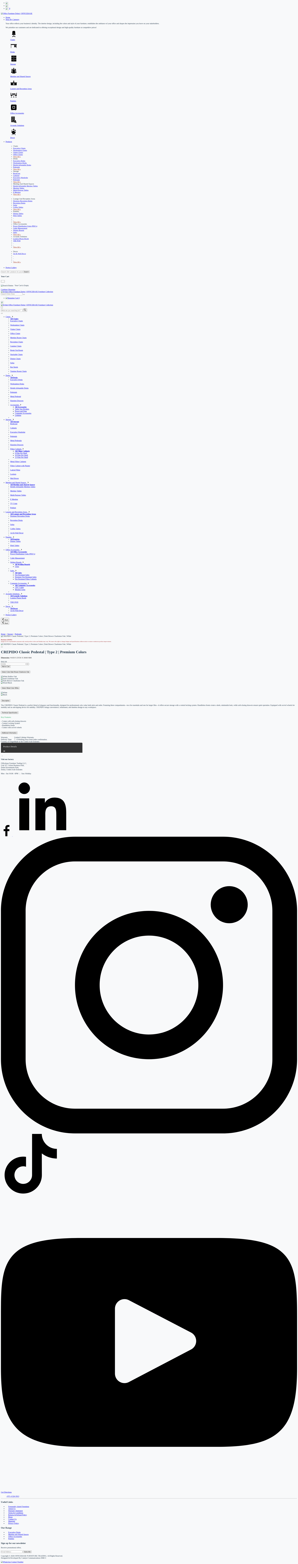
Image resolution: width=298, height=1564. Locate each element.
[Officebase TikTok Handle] (31, 1193)
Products (9, 142)
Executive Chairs (19, 148)
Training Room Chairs (18, 371)
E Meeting (17, 192)
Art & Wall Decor (19, 254)
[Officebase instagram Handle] (149, 1133)
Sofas (15, 205)
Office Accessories (13, 550)
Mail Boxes (14, 478)
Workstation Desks (20, 163)
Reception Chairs (16, 342)
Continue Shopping (8, 290)
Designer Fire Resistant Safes (25, 577)
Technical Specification (9, 713)
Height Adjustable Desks (22, 165)
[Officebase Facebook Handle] (7, 836)
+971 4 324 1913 (12, 1496)
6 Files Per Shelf (21, 453)
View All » (17, 157)
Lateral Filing (15, 470)
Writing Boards (18, 230)
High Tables (17, 216)
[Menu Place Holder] (13, 218)
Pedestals (16, 167)
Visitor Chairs (18, 152)
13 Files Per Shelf (21, 457)
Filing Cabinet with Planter (20, 466)
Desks (9, 375)
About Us (11, 1509)
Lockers (13, 474)
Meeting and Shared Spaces (16, 483)
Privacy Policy (13, 1523)
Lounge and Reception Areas (17, 512)
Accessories (15, 405)
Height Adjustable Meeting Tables (25, 186)
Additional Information (9, 733)
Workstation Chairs (20, 150)
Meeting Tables (18, 188)
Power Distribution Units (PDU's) (25, 226)
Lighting (18, 415)
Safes (15, 232)
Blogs (10, 1517)
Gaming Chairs (15, 346)
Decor (9, 606)
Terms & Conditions (15, 1513)
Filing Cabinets (16, 449)
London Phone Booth (21, 239)
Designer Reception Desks (22, 201)
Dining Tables (18, 213)
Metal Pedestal (15, 396)
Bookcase (16, 173)
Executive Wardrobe (20, 178)
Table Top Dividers (22, 409)
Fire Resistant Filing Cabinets (26, 579)
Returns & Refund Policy (17, 1515)
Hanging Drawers (16, 401)
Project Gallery (11, 268)
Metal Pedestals (16, 441)
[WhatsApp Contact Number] (12, 1561)
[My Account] (7, 6)
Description (5, 701)
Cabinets (16, 175)
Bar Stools (14, 367)
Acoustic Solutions (13, 594)
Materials (11, 1521)
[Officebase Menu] (2, 302)
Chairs (9, 317)
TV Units (13, 504)
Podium (13, 508)
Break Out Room (16, 350)
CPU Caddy (19, 588)
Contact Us (12, 1519)
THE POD (16, 241)
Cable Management (20, 228)
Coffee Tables (18, 207)
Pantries (9, 537)
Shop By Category (12, 20)
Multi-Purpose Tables (21, 190)
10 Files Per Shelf (21, 455)
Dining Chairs (15, 359)
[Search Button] (7, 3)
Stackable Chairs (16, 354)
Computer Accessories (23, 413)
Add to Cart (6, 666)
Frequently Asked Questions (18, 1507)
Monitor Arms (20, 590)
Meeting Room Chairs (18, 338)
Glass (17, 567)
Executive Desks (19, 161)
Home (8, 17)
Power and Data (21, 411)
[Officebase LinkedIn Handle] (42, 836)
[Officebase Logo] (16, 13)
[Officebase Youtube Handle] (149, 1490)
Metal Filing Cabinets (18, 462)
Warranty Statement (15, 1511)
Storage (9, 420)
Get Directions (6, 1492)
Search (26, 272)
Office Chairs (18, 154)
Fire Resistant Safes (22, 575)
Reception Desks (19, 203)
